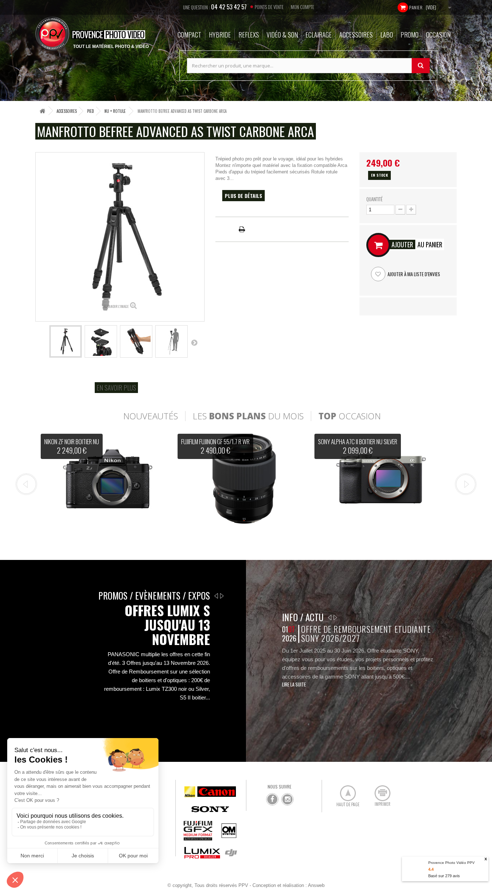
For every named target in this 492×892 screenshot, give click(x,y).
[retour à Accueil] (42, 110)
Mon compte (302, 6)
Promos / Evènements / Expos (154, 595)
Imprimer (378, 790)
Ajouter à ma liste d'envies (413, 274)
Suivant (194, 342)
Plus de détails (243, 195)
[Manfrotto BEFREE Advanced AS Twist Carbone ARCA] (65, 341)
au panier (417, 244)
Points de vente (269, 6)
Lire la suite (294, 684)
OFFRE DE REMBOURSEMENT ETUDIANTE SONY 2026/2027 (365, 633)
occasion (349, 416)
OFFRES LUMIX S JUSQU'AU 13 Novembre (167, 625)
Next (466, 484)
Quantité (374, 199)
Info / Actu (302, 617)
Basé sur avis (444, 876)
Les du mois (248, 416)
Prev (26, 484)
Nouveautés (150, 416)
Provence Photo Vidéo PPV (451, 863)
